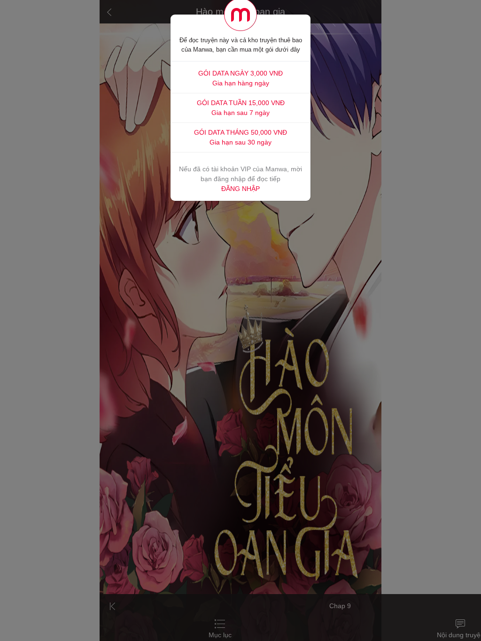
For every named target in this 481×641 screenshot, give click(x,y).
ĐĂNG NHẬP (240, 188)
